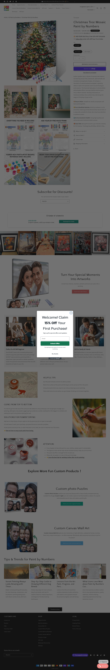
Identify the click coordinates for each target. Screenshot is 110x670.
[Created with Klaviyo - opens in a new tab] (55, 358)
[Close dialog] (71, 312)
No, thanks (55, 354)
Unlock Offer (55, 343)
